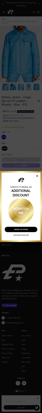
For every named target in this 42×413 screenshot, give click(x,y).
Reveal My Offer (21, 229)
